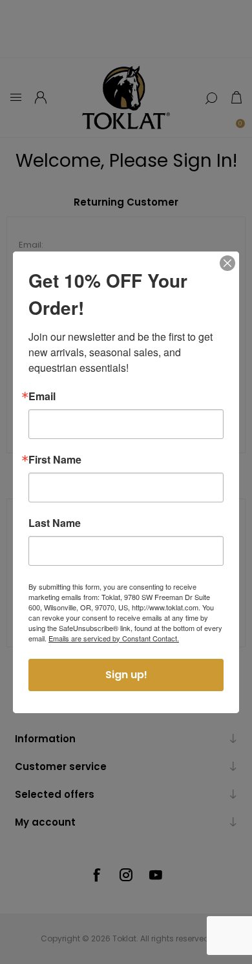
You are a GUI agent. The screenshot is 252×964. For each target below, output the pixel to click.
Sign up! (126, 674)
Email (42, 396)
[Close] (227, 263)
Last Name (54, 523)
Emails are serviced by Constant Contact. (113, 638)
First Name (54, 460)
